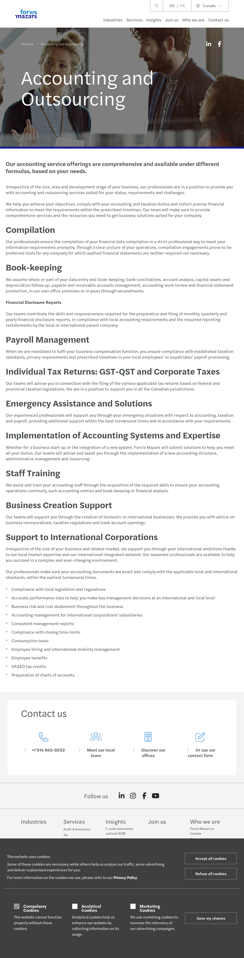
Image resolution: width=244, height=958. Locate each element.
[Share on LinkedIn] (208, 44)
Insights (153, 20)
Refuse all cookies (210, 873)
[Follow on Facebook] (144, 795)
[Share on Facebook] (219, 44)
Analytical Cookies (91, 908)
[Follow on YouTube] (156, 795)
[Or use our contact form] (200, 745)
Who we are (193, 20)
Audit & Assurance (77, 829)
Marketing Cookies (150, 908)
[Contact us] (43, 745)
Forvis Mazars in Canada (202, 831)
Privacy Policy (125, 877)
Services (134, 20)
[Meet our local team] (96, 745)
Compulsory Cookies (34, 908)
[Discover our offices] (148, 745)
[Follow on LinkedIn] (121, 795)
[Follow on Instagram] (133, 795)
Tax (65, 834)
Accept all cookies (210, 858)
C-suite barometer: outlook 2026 (120, 831)
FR (182, 5)
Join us (171, 20)
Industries (112, 20)
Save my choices (211, 918)
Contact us (218, 20)
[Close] (239, 18)
